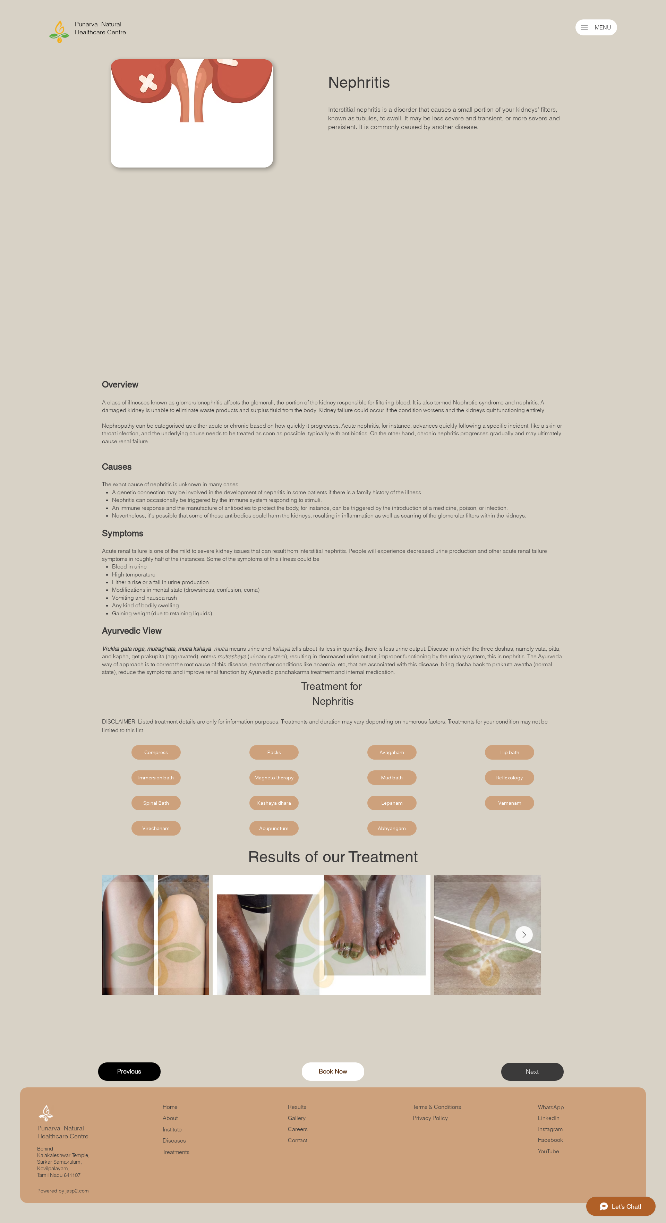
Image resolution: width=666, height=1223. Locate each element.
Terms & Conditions (437, 1106)
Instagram (550, 1129)
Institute (172, 1129)
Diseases (174, 1140)
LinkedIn (549, 1117)
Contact (297, 1140)
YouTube (548, 1151)
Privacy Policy (430, 1117)
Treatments (176, 1151)
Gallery (297, 1117)
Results (297, 1106)
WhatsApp (551, 1107)
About (170, 1117)
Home (170, 1106)
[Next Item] (524, 934)
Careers (298, 1129)
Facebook (550, 1139)
